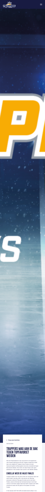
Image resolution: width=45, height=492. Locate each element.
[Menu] (41, 4)
